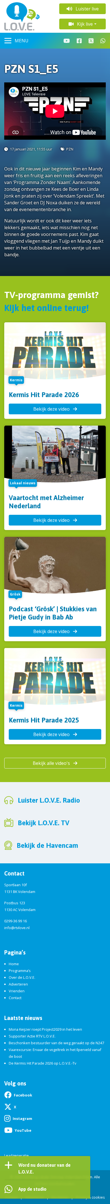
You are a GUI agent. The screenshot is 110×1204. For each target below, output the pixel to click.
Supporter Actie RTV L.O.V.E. (32, 1036)
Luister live (86, 9)
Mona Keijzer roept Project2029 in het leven (45, 1029)
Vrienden (17, 990)
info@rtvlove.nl (17, 927)
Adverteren (18, 984)
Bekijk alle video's (52, 763)
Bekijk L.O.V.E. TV (43, 823)
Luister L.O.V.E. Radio (49, 800)
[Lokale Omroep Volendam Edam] (27, 16)
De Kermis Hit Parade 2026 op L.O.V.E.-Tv (42, 1063)
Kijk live (84, 24)
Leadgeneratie (16, 1155)
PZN (69, 149)
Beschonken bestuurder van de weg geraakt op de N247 (56, 1042)
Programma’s (20, 970)
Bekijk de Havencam (47, 845)
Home (14, 963)
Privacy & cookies (90, 1197)
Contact (15, 997)
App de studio (32, 1189)
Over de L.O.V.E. (22, 977)
